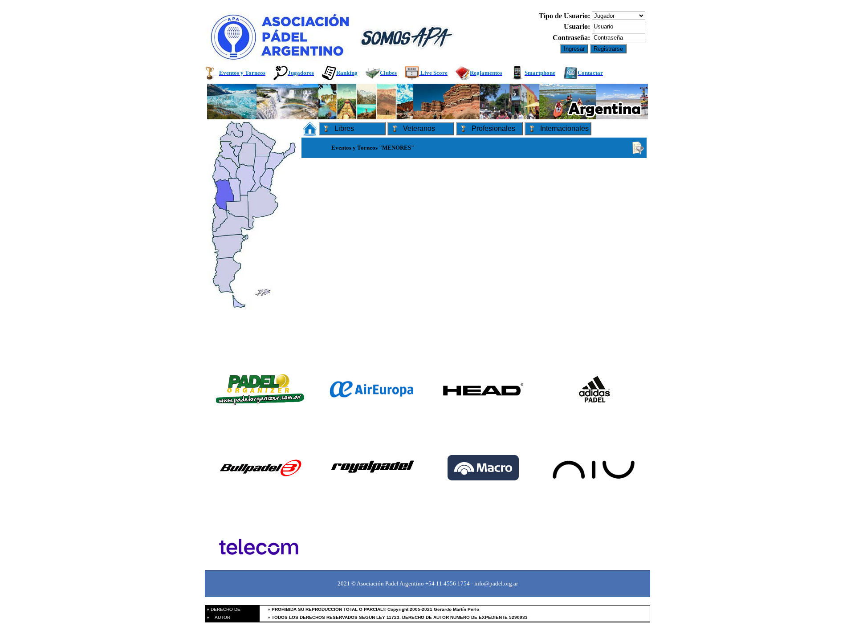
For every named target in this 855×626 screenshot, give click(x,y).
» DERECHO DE (222, 609)
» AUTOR (217, 617)
